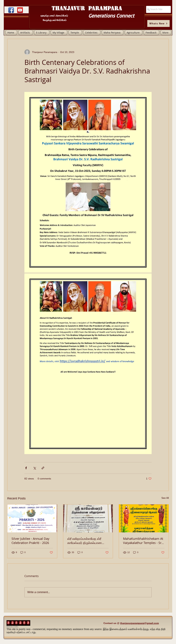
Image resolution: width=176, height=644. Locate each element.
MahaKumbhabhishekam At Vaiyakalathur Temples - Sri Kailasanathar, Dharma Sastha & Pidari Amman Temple (143, 541)
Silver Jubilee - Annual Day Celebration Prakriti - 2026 (30, 541)
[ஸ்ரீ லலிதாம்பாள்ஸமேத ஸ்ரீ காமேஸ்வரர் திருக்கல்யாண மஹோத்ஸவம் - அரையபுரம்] (88, 518)
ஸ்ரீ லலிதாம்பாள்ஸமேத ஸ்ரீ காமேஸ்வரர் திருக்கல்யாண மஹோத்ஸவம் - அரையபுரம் (84, 541)
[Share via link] (43, 468)
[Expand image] (88, 182)
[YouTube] (20, 10)
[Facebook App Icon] (11, 10)
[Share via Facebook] (26, 468)
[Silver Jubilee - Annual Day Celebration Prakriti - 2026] (32, 518)
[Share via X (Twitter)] (34, 468)
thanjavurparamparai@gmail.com (139, 623)
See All (165, 497)
